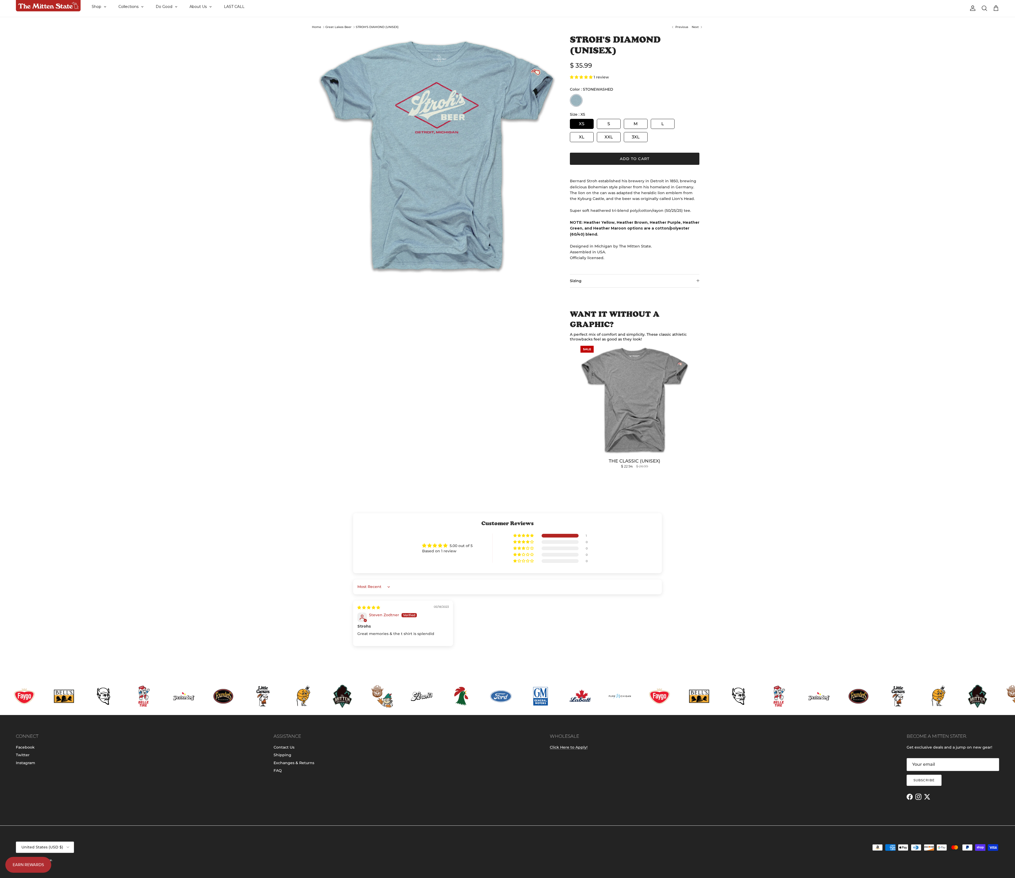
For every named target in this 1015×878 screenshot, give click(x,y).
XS (581, 123)
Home (316, 27)
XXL (609, 136)
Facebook (25, 747)
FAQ (278, 770)
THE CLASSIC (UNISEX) (634, 461)
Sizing (576, 280)
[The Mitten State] (48, 5)
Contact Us (284, 747)
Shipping (282, 755)
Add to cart (634, 158)
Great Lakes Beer (338, 27)
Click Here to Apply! (569, 747)
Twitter (23, 755)
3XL (636, 136)
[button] (582, 77)
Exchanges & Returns (294, 762)
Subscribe (924, 780)
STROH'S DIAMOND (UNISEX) (377, 27)
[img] (368, 607)
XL (581, 136)
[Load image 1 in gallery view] (437, 155)
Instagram (25, 762)
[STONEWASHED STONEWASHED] (576, 100)
